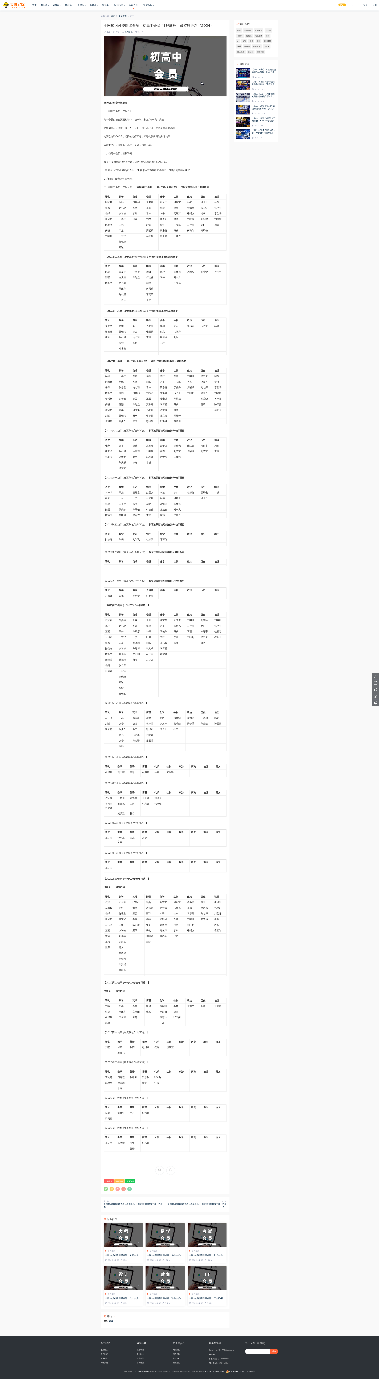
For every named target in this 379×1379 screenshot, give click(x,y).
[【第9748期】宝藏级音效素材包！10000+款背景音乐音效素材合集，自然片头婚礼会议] (243, 122)
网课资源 (130, 1181)
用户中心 (212, 1354)
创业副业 (140, 1354)
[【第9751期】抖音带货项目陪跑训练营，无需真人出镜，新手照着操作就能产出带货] (243, 85)
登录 (111, 1321)
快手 (239, 46)
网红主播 (258, 36)
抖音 (239, 30)
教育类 (105, 5)
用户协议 (104, 1354)
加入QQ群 (213, 1363)
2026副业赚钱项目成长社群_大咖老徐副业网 (14, 5)
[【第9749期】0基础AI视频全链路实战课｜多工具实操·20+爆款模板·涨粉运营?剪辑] (243, 109)
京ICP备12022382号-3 (214, 1371)
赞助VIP (176, 1358)
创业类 (44, 5)
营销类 (93, 5)
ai (238, 41)
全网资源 (133, 5)
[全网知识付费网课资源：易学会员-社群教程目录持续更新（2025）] (165, 1235)
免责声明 (104, 1363)
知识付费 (119, 1181)
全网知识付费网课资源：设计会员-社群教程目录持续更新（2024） (122, 1298)
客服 (211, 1359)
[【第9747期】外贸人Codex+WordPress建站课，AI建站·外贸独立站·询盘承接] (243, 134)
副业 (258, 41)
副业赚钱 (248, 30)
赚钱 (267, 36)
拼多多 (247, 46)
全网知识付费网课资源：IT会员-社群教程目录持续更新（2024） (206, 1298)
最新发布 (104, 1350)
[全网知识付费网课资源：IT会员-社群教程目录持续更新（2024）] (207, 1278)
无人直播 (240, 52)
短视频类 (140, 1358)
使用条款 (104, 1358)
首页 (34, 5)
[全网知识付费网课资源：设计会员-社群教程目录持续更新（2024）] (123, 1278)
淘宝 (244, 41)
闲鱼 (251, 41)
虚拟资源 (260, 52)
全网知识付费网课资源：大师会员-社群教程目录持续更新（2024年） (122, 1255)
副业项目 (267, 41)
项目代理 (176, 1354)
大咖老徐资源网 (142, 1371)
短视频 (56, 5)
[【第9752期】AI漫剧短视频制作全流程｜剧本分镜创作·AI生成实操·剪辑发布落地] (243, 73)
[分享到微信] (106, 1189)
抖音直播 (256, 46)
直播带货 (258, 30)
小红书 (268, 30)
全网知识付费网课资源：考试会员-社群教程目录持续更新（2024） (206, 1255)
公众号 (250, 52)
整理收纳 (140, 1350)
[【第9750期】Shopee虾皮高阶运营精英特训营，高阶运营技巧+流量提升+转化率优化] (243, 97)
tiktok (266, 46)
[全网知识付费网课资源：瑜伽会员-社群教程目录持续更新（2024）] (165, 1278)
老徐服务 (176, 1363)
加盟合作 (147, 5)
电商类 (68, 5)
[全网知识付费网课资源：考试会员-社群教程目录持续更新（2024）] (207, 1235)
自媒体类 (140, 1363)
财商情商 (118, 5)
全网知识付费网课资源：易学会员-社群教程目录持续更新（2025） (164, 1255)
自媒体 (80, 5)
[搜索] (357, 5)
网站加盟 (176, 1350)
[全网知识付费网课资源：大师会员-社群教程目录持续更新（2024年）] (123, 1235)
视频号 (240, 36)
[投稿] (351, 5)
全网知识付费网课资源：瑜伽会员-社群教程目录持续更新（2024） (164, 1298)
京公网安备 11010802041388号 (242, 1371)
